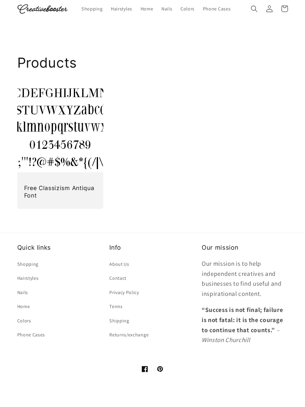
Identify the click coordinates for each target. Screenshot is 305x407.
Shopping (28, 264)
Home (23, 306)
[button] (254, 8)
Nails (22, 292)
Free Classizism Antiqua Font (59, 191)
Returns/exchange (129, 335)
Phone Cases (31, 335)
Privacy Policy (124, 292)
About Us (119, 264)
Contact (117, 278)
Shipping (119, 321)
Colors (24, 321)
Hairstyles (28, 278)
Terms (115, 306)
